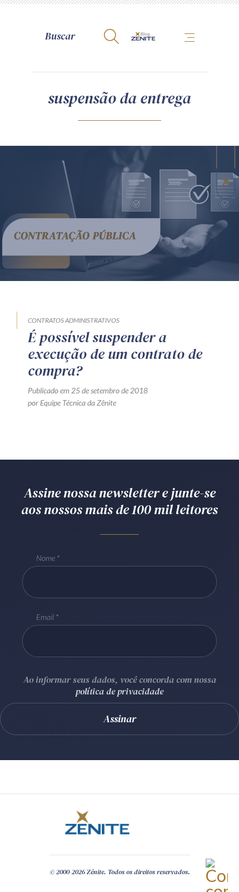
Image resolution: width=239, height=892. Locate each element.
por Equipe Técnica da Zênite (72, 402)
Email (45, 617)
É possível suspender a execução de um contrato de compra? (115, 354)
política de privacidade (119, 691)
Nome (45, 558)
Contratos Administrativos (74, 320)
